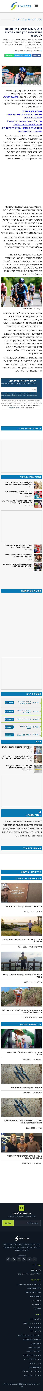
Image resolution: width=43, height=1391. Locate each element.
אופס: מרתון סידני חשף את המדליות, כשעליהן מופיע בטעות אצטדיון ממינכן (18, 483)
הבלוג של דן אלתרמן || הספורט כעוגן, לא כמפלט (17, 748)
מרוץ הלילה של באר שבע (32, 1359)
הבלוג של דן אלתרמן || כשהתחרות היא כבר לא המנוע (22, 975)
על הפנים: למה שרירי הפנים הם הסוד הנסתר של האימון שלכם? (18, 556)
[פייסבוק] (34, 1259)
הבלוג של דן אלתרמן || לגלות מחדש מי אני (23, 906)
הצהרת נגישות (36, 1300)
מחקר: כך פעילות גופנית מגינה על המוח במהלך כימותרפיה (22, 940)
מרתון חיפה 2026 (35, 1367)
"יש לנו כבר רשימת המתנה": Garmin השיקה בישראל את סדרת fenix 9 (23, 1121)
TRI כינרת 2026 (35, 1319)
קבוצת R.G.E (36, 1304)
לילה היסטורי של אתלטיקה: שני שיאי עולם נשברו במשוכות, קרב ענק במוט (17, 502)
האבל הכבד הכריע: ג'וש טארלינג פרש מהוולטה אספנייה (18, 492)
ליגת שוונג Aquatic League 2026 (29, 1335)
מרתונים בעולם (35, 1343)
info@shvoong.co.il (14, 408)
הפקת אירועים (36, 1270)
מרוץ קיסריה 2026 (34, 1327)
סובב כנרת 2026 (35, 1363)
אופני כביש (35, 19)
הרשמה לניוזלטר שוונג (33, 1292)
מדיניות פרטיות (35, 1296)
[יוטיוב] (19, 1259)
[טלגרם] (29, 1259)
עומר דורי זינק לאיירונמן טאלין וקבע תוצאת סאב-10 (24, 1053)
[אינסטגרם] (8, 1259)
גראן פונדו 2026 (35, 1331)
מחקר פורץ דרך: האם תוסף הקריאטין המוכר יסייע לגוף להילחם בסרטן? (19, 766)
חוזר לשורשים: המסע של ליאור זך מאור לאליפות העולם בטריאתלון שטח (22, 1011)
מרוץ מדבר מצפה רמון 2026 (31, 1371)
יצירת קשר (37, 1308)
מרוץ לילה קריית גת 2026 (32, 1323)
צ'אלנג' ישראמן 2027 (33, 1351)
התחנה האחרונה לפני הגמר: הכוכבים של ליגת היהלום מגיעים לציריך (17, 565)
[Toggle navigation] (36, 6)
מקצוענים (18, 19)
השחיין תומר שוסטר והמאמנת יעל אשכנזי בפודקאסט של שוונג (24, 1157)
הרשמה (8, 1223)
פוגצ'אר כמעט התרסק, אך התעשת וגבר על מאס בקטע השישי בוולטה (17, 546)
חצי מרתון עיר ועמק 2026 (32, 1339)
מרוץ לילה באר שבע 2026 (32, 1355)
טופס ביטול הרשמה (34, 1288)
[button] (36, 55)
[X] (24, 1259)
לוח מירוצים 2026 (34, 1347)
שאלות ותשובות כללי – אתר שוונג (29, 1274)
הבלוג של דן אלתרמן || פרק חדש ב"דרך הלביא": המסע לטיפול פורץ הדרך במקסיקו (16, 757)
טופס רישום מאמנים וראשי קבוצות (29, 1284)
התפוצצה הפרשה (11, 96)
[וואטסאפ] (13, 1259)
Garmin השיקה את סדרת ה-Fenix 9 (26, 1087)
